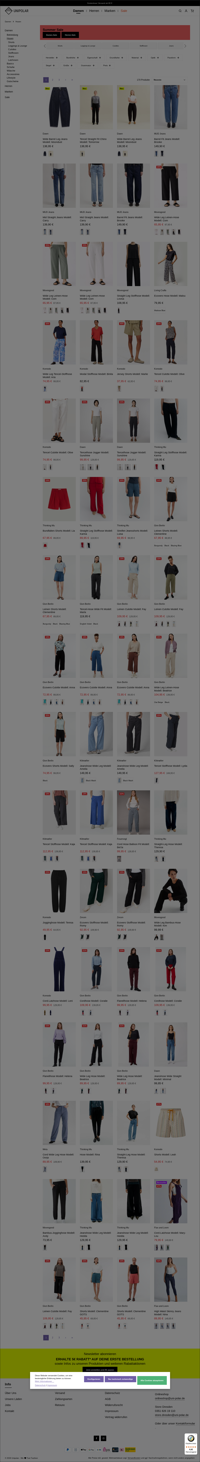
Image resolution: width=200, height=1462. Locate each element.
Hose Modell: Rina (90, 1154)
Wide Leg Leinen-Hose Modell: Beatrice (166, 689)
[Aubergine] (156, 1247)
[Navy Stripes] (119, 545)
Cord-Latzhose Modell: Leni (58, 1001)
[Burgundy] (120, 1013)
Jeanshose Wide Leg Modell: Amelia (95, 767)
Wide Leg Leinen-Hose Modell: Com (166, 219)
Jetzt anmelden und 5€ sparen (100, 1370)
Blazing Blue (176, 545)
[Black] (82, 154)
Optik (153, 58)
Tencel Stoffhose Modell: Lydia (170, 766)
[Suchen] (180, 11)
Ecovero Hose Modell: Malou (169, 295)
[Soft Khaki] (168, 232)
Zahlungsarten (63, 1399)
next (185, 46)
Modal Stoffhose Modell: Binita (96, 374)
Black (166, 545)
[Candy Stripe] (156, 1169)
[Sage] (119, 389)
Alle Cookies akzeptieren (152, 1380)
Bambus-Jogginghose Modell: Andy (59, 1234)
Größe (66, 65)
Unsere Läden (13, 1399)
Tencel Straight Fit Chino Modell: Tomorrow (93, 141)
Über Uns (10, 1393)
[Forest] (82, 937)
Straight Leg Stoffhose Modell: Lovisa (133, 297)
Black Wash (91, 780)
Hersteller (50, 58)
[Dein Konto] (186, 11)
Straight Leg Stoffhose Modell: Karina (170, 454)
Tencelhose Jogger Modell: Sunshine (94, 454)
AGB (108, 1399)
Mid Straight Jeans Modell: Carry (57, 219)
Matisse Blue (159, 310)
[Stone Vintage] (156, 154)
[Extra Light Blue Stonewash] (82, 781)
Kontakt (9, 1411)
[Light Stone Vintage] (45, 232)
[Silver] (156, 1326)
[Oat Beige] (137, 624)
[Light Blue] (156, 1091)
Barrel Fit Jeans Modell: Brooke (167, 141)
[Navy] (162, 389)
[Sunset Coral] (119, 1326)
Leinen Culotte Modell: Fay (131, 609)
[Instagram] (103, 1438)
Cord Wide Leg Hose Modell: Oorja (58, 1156)
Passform (171, 58)
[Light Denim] (119, 1169)
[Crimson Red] (157, 1013)
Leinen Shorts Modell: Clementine (166, 532)
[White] (156, 232)
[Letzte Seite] (72, 80)
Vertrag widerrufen (116, 1417)
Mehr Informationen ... (44, 1381)
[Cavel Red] (45, 545)
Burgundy (158, 546)
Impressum (112, 1411)
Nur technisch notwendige (120, 1379)
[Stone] (162, 937)
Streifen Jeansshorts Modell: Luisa (132, 532)
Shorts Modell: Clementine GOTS (94, 1313)
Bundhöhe (70, 58)
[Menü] (195, 1435)
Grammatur (86, 65)
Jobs (8, 1405)
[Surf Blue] (51, 859)
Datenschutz (112, 1393)
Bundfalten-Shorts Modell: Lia (59, 530)
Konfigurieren (93, 1379)
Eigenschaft (92, 58)
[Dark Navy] (90, 467)
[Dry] (162, 154)
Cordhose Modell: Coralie (93, 1001)
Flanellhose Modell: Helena (132, 1001)
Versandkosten (134, 1458)
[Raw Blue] (45, 154)
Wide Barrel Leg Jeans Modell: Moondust (55, 141)
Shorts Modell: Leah (165, 1154)
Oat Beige (158, 702)
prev (45, 46)
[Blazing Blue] (56, 702)
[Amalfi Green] (119, 702)
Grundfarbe (115, 58)
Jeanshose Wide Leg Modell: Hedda (95, 1234)
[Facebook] (96, 1438)
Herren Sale (70, 35)
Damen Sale (51, 35)
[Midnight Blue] (90, 1013)
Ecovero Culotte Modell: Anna (59, 687)
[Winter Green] (168, 1247)
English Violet (86, 625)
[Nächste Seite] (65, 80)
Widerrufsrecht (114, 1405)
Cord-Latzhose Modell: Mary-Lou (170, 1234)
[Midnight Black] (97, 467)
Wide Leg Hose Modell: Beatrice (92, 1078)
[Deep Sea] (168, 1326)
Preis (105, 65)
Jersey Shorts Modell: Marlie (132, 374)
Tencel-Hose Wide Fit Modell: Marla (96, 611)
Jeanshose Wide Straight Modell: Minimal (167, 1078)
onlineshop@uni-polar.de (170, 1398)
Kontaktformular (185, 1423)
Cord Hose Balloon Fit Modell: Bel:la (133, 846)
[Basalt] (88, 1326)
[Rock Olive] (83, 467)
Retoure (60, 1405)
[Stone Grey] (119, 859)
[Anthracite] (128, 1013)
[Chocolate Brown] (62, 702)
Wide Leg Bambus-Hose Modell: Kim (167, 924)
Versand (60, 1393)
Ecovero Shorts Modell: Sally (58, 766)
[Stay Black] (50, 154)
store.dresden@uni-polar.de (172, 1415)
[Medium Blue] (163, 1091)
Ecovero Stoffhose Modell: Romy (94, 924)
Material (135, 58)
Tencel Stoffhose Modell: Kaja (59, 844)
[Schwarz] (156, 937)
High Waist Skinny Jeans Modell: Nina (167, 1313)
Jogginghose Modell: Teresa (58, 922)
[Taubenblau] (45, 1169)
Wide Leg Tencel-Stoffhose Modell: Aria (57, 376)
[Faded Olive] (168, 624)
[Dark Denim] (163, 859)
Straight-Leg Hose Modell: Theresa (168, 846)
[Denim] (82, 1247)
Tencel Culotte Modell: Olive (169, 374)
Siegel (48, 65)
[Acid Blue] (45, 389)
